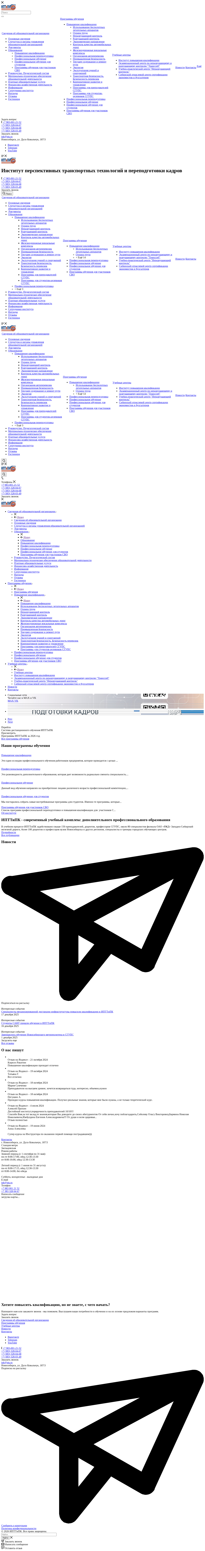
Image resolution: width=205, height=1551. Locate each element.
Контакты (190, 67)
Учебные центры (121, 54)
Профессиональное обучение (30, 58)
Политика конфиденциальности (18, 1528)
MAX (11, 700)
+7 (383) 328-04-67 (11, 125)
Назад (20, 517)
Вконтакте (13, 145)
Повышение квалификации (30, 53)
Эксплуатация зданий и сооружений (86, 72)
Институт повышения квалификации (139, 60)
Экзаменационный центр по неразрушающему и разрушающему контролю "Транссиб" (145, 64)
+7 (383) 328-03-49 (11, 130)
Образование (15, 50)
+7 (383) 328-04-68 (11, 128)
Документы (14, 47)
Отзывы (12, 96)
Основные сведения (19, 38)
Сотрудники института (20, 90)
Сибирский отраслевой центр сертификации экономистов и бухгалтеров (143, 76)
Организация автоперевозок (88, 56)
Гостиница (14, 99)
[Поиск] (2, 16)
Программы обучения (72, 19)
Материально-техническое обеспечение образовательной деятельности (29, 77)
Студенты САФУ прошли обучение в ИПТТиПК (27, 1023)
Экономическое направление (89, 41)
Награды (13, 93)
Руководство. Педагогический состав (28, 73)
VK (16, 700)
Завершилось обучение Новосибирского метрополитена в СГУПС (37, 1034)
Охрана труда (80, 33)
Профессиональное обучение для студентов (25, 796)
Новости (180, 67)
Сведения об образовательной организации (25, 33)
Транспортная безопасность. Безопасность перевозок (88, 77)
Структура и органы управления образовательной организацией (26, 43)
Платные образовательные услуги (26, 81)
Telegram (12, 147)
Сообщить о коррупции (14, 1525)
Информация (15, 87)
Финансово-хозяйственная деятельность (30, 84)
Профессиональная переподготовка (34, 56)
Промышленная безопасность (89, 58)
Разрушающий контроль (86, 38)
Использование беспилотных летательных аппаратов (89, 28)
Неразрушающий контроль (87, 35)
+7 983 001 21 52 (10, 1188)
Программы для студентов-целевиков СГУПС (87, 95)
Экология (78, 67)
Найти (5, 1538)
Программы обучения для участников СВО (25, 807)
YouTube (12, 150)
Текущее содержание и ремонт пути (40, 254)
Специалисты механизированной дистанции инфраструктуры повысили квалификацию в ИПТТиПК (57, 1011)
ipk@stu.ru (6, 136)
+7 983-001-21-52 (12, 122)
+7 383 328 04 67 (10, 1191)
